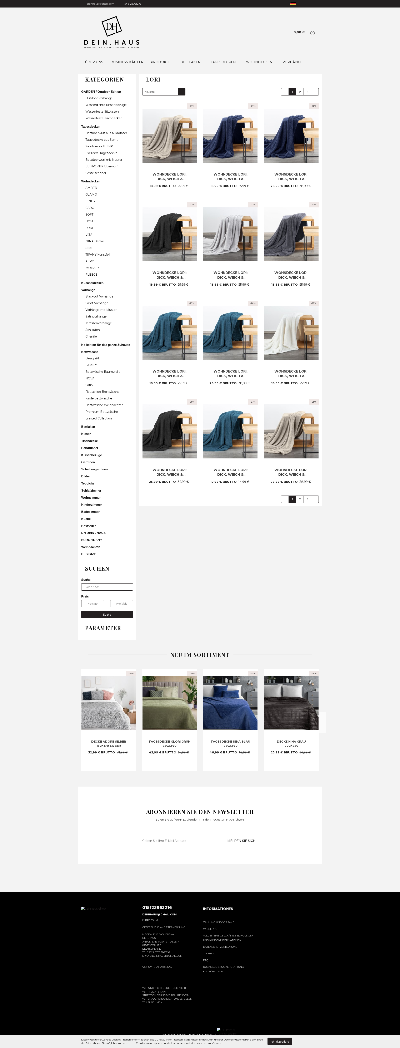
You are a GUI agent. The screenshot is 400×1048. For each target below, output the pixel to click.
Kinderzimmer (92, 504)
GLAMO (91, 194)
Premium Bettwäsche (101, 412)
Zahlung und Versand (218, 922)
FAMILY (91, 365)
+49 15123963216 (131, 3)
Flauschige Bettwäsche (102, 392)
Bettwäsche (90, 352)
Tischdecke (90, 441)
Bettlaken (191, 62)
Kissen (86, 434)
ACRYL (90, 261)
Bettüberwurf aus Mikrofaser (106, 133)
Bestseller (88, 526)
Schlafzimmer (91, 490)
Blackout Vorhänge (99, 296)
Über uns (94, 62)
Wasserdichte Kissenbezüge (106, 105)
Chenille (91, 336)
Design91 (92, 358)
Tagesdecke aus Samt (102, 140)
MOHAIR (92, 268)
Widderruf (211, 928)
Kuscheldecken (92, 283)
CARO (89, 208)
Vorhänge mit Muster (101, 310)
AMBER (91, 188)
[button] (218, 911)
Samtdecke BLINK (99, 146)
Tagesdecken (91, 126)
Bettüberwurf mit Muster (104, 160)
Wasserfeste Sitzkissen (102, 111)
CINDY (90, 201)
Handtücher (90, 448)
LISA (88, 234)
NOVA (89, 378)
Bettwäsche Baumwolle (102, 372)
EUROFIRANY (91, 540)
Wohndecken (91, 181)
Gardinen (88, 462)
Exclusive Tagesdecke (101, 153)
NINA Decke (94, 241)
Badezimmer (90, 511)
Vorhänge (88, 290)
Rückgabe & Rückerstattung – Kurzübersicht (224, 969)
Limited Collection (98, 418)
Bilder (85, 476)
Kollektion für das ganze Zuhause (106, 344)
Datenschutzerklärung (220, 946)
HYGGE (90, 221)
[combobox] (163, 91)
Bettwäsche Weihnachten (104, 405)
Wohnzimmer (91, 497)
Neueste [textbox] (150, 91)
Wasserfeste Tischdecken (103, 118)
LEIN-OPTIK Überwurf (102, 166)
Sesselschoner (95, 173)
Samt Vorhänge (97, 303)
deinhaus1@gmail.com (100, 3)
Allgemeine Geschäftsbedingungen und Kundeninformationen (228, 938)
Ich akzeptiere (280, 1041)
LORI (89, 228)
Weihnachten (91, 547)
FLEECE (91, 274)
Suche (107, 614)
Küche (86, 519)
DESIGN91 (89, 554)
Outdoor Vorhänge (99, 98)
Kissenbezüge (92, 455)
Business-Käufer (127, 62)
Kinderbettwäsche (98, 398)
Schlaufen (92, 330)
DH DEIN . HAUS (93, 533)
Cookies (208, 953)
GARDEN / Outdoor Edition (101, 91)
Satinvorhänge (96, 316)
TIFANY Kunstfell (97, 254)
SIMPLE (91, 248)
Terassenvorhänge (98, 323)
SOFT (89, 214)
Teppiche (88, 483)
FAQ (205, 960)
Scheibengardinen (94, 469)
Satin (89, 385)
